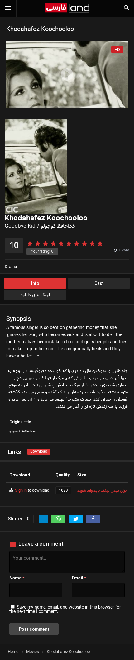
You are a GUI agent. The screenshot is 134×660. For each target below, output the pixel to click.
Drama (11, 266)
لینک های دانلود (35, 295)
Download (38, 451)
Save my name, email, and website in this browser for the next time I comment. (65, 609)
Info (35, 283)
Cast (98, 283)
